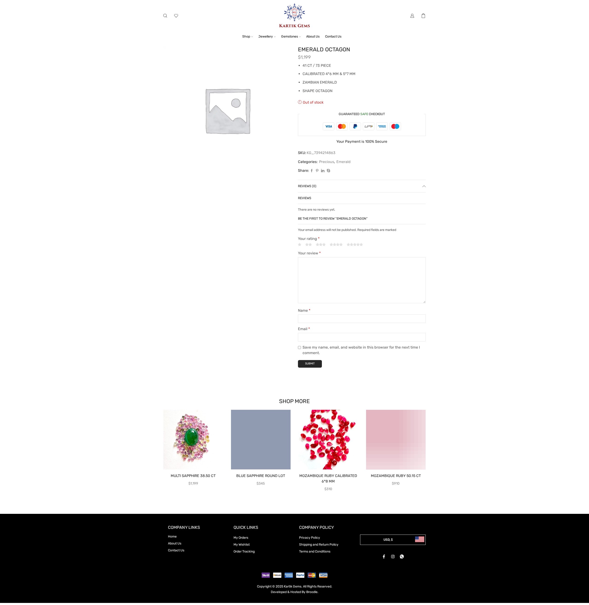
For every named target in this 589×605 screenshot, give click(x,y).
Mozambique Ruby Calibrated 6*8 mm (328, 478)
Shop (246, 36)
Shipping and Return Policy (318, 545)
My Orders (241, 538)
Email (304, 329)
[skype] (328, 171)
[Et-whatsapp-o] (402, 556)
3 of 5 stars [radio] (321, 244)
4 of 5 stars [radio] (336, 244)
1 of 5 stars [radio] (299, 244)
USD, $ (388, 539)
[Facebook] (312, 171)
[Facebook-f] (384, 556)
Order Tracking (244, 551)
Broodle (312, 592)
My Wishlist (242, 545)
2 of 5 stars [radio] (308, 244)
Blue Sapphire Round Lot (260, 476)
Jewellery (265, 36)
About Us (313, 36)
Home (172, 536)
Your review (309, 253)
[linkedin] (323, 171)
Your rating (309, 238)
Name (304, 310)
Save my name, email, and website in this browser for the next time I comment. (361, 350)
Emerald (343, 162)
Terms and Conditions (314, 551)
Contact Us (333, 36)
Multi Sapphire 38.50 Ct (193, 476)
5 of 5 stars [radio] (355, 244)
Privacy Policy (309, 538)
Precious (326, 162)
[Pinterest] (317, 171)
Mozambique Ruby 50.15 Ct (396, 476)
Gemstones (289, 36)
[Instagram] (393, 556)
